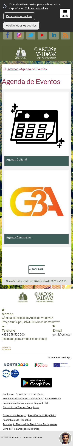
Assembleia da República (17, 419)
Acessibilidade (53, 398)
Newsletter (22, 394)
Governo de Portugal (14, 415)
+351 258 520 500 (13, 334)
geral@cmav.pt (61, 334)
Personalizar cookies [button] (19, 16)
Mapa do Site (41, 403)
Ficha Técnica (37, 394)
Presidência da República (42, 415)
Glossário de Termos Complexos (21, 407)
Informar (12, 69)
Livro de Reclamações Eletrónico (21, 428)
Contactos (8, 394)
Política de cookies (36, 8)
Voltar (37, 269)
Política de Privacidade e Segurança (23, 398)
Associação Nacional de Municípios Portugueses (30, 424)
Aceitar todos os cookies (21, 25)
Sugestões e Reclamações (18, 403)
